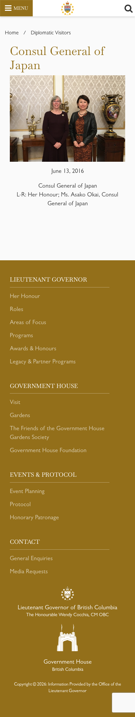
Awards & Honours (33, 349)
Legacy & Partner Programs (43, 362)
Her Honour (25, 297)
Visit (15, 403)
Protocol (20, 505)
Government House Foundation (48, 451)
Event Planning (27, 492)
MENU (20, 8)
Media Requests (29, 572)
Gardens (20, 416)
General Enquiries (31, 559)
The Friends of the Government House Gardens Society (57, 433)
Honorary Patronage (34, 518)
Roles (16, 310)
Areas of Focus (28, 323)
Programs (21, 336)
